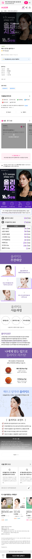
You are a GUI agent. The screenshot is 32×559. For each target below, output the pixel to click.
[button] (23, 112)
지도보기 (9, 112)
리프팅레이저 (4, 88)
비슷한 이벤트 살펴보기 (18, 556)
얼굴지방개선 (12, 88)
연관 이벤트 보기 (16, 32)
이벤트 (5, 11)
